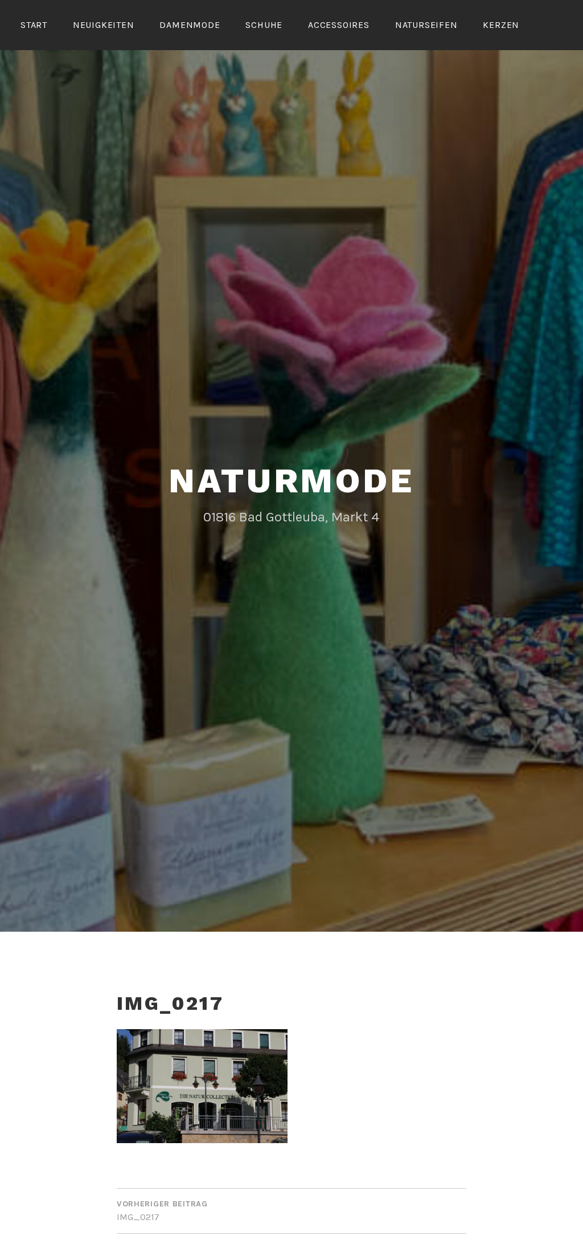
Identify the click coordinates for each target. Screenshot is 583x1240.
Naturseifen (426, 24)
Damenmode (189, 24)
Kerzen (501, 24)
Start (33, 24)
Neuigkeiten (103, 24)
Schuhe (263, 24)
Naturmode (291, 480)
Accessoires (338, 24)
